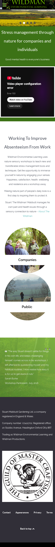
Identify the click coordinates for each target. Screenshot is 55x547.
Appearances (22, 512)
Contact (7, 512)
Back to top (26, 528)
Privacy (37, 512)
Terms (49, 512)
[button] (20, 23)
